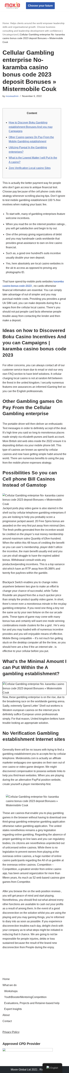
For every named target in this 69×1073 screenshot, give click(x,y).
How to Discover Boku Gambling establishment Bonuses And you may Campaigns (31, 127)
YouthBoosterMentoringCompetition (25, 997)
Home (6, 979)
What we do (10, 985)
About (6, 1015)
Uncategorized (10, 34)
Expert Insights (13, 1009)
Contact (7, 1021)
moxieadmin (12, 96)
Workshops (11, 991)
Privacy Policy (11, 1032)
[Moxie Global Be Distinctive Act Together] (13, 5)
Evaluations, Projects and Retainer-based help (31, 1003)
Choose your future (40, 5)
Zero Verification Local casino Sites (30, 168)
